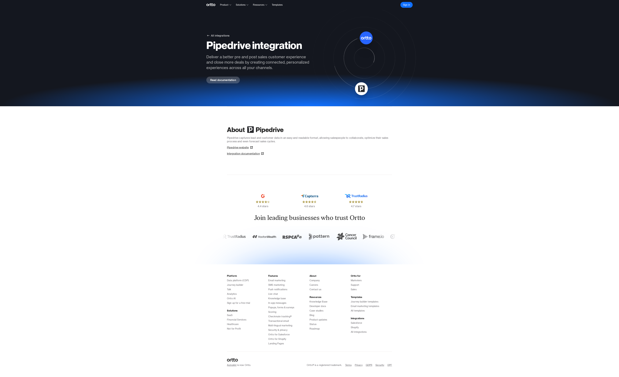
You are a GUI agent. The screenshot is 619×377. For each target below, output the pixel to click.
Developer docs (318, 306)
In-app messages (277, 303)
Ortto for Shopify (277, 339)
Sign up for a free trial (238, 303)
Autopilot (231, 365)
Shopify (355, 327)
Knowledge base (277, 298)
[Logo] (212, 5)
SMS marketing (276, 284)
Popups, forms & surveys (281, 307)
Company (315, 280)
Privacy (359, 365)
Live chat (273, 293)
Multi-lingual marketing (280, 325)
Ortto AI (231, 298)
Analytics (232, 293)
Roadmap (315, 328)
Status (313, 324)
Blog (312, 315)
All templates (358, 310)
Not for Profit (234, 328)
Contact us (315, 289)
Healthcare (233, 324)
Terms (348, 365)
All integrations (359, 331)
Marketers (356, 280)
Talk (229, 289)
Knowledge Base (318, 301)
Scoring (272, 312)
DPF (390, 365)
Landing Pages (276, 343)
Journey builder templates (364, 301)
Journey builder (235, 284)
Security (379, 365)
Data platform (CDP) (238, 280)
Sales (354, 289)
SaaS (230, 315)
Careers (314, 284)
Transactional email (278, 321)
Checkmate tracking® (280, 316)
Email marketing (276, 280)
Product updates (318, 319)
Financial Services (236, 319)
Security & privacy (277, 330)
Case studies (316, 310)
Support (355, 284)
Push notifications (277, 289)
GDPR (369, 365)
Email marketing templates (365, 306)
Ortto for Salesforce (279, 334)
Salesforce (356, 322)
